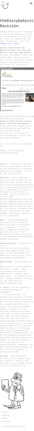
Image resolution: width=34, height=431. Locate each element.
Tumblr (4, 418)
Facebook (5, 415)
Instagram (5, 421)
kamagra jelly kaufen (10, 43)
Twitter (4, 412)
